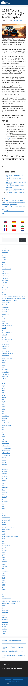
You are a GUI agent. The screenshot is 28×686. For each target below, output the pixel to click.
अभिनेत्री (4, 337)
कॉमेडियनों (4, 395)
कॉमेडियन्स (4, 397)
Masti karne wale (6, 269)
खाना (3, 399)
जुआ (3, 439)
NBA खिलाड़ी (5, 280)
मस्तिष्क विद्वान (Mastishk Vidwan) (10, 536)
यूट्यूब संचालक (5, 548)
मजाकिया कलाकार (6, 518)
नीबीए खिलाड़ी (5, 494)
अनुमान (7, 204)
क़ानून (3, 388)
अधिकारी (4, 328)
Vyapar (4, 318)
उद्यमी (3, 367)
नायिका (3, 485)
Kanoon (4, 264)
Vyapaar (4, 316)
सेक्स (3, 608)
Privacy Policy (8, 679)
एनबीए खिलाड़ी (5, 376)
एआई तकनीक (5, 369)
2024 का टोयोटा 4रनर (9, 200)
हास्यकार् (4, 626)
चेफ (3, 434)
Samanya (4, 289)
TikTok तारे (4, 311)
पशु (2, 499)
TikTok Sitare (5, 307)
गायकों (3, 420)
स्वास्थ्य (3, 615)
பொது (3, 633)
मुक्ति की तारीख (13, 204)
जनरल (3, 436)
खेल (3, 404)
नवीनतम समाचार (5, 478)
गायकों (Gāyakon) (6, 425)
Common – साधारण (6, 255)
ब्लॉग (3, 511)
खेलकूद (3, 406)
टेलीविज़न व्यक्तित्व (6, 453)
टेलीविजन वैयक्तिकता (6, 448)
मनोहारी (3, 531)
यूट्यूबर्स (3, 555)
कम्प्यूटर (3, 383)
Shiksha (4, 294)
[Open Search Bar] (22, 2)
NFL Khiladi (5, 283)
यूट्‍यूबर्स (3, 552)
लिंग (3, 573)
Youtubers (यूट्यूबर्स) (7, 325)
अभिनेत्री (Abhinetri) (7, 339)
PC (3, 285)
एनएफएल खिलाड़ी (5, 372)
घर (2, 432)
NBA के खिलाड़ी (5, 276)
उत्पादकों (4, 360)
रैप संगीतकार (4, 566)
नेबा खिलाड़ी (4, 497)
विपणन (3, 587)
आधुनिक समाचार (5, 344)
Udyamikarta (5, 314)
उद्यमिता (3, 362)
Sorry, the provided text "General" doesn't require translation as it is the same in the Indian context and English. (13, 298)
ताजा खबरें (4, 462)
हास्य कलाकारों (5, 622)
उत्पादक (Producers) (7, 358)
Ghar (3, 262)
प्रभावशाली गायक (5, 501)
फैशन (3, 506)
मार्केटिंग (3, 538)
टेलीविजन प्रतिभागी (6, 446)
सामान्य (3, 605)
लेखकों (3, 578)
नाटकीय (3, 480)
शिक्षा (3, 594)
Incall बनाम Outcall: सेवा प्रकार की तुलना (11, 640)
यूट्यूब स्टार (4, 550)
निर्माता (3, 490)
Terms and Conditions (18, 679)
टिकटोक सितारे (5, 441)
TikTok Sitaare (6, 302)
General (4, 259)
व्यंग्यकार (4, 589)
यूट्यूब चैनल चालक (6, 545)
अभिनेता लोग (4, 335)
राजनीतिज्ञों (4, 561)
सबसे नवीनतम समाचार (6, 599)
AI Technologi (5, 250)
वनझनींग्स (4, 582)
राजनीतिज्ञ (4, 559)
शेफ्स (3, 596)
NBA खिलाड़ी (5, 278)
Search (4, 237)
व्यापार (3, 592)
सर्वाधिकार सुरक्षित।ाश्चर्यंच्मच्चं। (9, 603)
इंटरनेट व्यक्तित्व (5, 355)
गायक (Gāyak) (5, 416)
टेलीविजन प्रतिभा (5, 443)
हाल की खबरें (4, 617)
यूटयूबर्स (3, 543)
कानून (3, 390)
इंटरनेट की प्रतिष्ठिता (6, 351)
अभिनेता (3, 330)
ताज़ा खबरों (4, 464)
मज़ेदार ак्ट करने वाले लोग (8, 527)
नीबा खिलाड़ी (4, 492)
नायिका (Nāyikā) (6, 487)
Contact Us (12, 681)
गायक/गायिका (5, 418)
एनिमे (3, 381)
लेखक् (3, 580)
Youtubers (5, 323)
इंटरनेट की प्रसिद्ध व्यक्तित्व (7, 353)
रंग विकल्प (9, 138)
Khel (3, 266)
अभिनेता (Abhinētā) (7, 332)
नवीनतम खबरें (5, 476)
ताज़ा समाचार (5, 467)
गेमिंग (3, 430)
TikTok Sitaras (6, 305)
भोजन (3, 513)
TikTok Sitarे (5, 309)
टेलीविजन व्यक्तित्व (6, 450)
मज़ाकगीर (4, 515)
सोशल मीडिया (5, 610)
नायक (3, 483)
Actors (4, 248)
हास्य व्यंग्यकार (5, 624)
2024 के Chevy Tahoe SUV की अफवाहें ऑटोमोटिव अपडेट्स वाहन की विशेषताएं (13, 202)
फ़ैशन (3, 504)
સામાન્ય (4, 631)
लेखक (3, 575)
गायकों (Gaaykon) (6, 423)
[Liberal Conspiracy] (5, 2)
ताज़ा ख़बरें (4, 460)
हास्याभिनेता (4, 629)
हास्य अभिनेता (5, 619)
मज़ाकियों (4, 522)
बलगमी (3, 508)
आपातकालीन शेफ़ (5, 346)
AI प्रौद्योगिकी (5, 252)
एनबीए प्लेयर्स (4, 379)
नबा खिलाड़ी (4, 471)
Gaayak (4, 257)
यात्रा (3, 541)
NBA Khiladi (5, 271)
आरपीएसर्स (4, 349)
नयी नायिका (4, 474)
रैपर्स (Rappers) (5, 571)
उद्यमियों (3, 365)
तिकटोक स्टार (5, 469)
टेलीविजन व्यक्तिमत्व (6, 455)
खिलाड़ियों (4, 402)
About (17, 681)
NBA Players (5, 273)
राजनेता (3, 564)
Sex (3, 292)
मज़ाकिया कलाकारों (6, 520)
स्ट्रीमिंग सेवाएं (5, 612)
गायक (3, 413)
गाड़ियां (3, 409)
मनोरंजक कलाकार (6, 529)
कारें (5, 198)
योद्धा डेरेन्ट (4, 557)
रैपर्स (3, 568)
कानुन (3, 386)
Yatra (3, 321)
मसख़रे (3, 534)
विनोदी (3, 585)
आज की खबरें (5, 342)
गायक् (3, 427)
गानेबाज (3, 411)
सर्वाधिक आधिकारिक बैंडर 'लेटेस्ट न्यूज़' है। (11, 601)
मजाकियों (4, 524)
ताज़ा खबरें (4, 457)
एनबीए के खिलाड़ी (5, 374)
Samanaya (5, 287)
